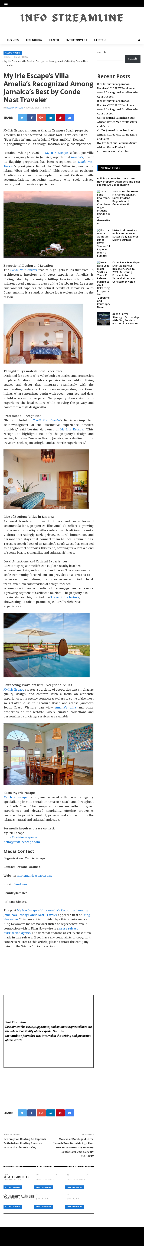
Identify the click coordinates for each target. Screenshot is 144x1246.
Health (54, 40)
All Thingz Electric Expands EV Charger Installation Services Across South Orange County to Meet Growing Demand (48, 1177)
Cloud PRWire (12, 52)
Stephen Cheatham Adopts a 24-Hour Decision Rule (79, 1184)
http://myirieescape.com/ (34, 875)
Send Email (22, 884)
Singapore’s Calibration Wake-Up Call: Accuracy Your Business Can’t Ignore (15, 1181)
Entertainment (76, 40)
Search (101, 52)
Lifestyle (100, 40)
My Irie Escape (55, 152)
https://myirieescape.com (22, 837)
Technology (34, 40)
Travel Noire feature (64, 597)
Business (13, 40)
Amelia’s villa (64, 707)
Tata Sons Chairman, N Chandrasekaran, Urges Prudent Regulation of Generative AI (125, 198)
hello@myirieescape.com (22, 842)
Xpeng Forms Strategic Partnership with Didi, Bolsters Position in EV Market (125, 318)
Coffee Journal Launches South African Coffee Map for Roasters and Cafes (79, 1163)
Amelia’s (76, 157)
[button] (6, 3)
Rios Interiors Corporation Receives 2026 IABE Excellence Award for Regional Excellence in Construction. (16, 1157)
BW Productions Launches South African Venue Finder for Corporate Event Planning (117, 147)
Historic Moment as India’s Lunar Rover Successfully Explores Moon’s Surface (125, 235)
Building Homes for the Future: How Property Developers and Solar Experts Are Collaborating (118, 181)
